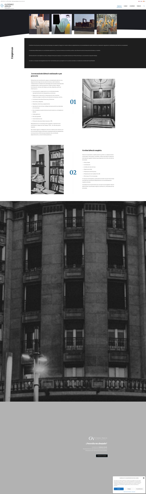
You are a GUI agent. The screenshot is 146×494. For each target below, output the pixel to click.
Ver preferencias (139, 488)
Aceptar (118, 488)
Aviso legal (133, 491)
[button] (143, 478)
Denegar (129, 488)
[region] (73, 24)
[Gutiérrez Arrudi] (7, 6)
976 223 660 (9, 1)
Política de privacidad (127, 491)
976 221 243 (4, 1)
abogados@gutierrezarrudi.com (19, 1)
